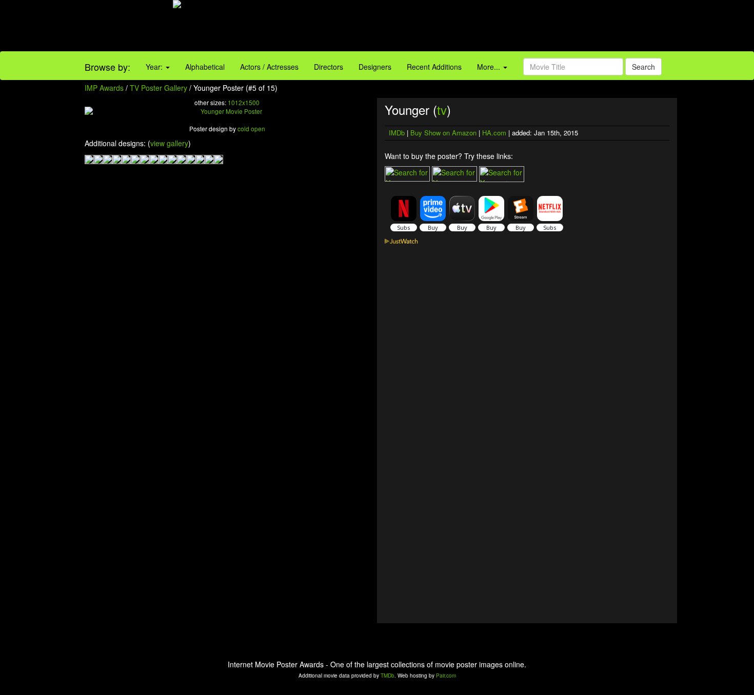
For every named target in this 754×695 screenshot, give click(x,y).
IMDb (397, 132)
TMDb (387, 675)
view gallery (169, 143)
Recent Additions (434, 67)
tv (442, 109)
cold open (251, 128)
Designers (375, 67)
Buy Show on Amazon (443, 132)
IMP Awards (104, 88)
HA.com (494, 132)
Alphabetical (205, 67)
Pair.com (446, 675)
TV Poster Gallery (158, 88)
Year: (155, 67)
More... (489, 67)
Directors (328, 67)
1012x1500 (244, 102)
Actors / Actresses (269, 67)
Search (643, 67)
